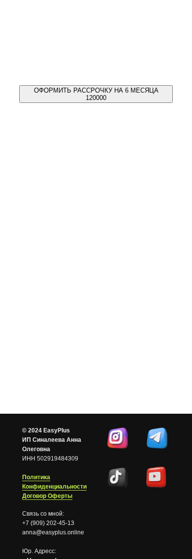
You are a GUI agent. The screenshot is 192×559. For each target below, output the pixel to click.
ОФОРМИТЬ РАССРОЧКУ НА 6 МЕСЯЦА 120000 (96, 94)
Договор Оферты (47, 496)
